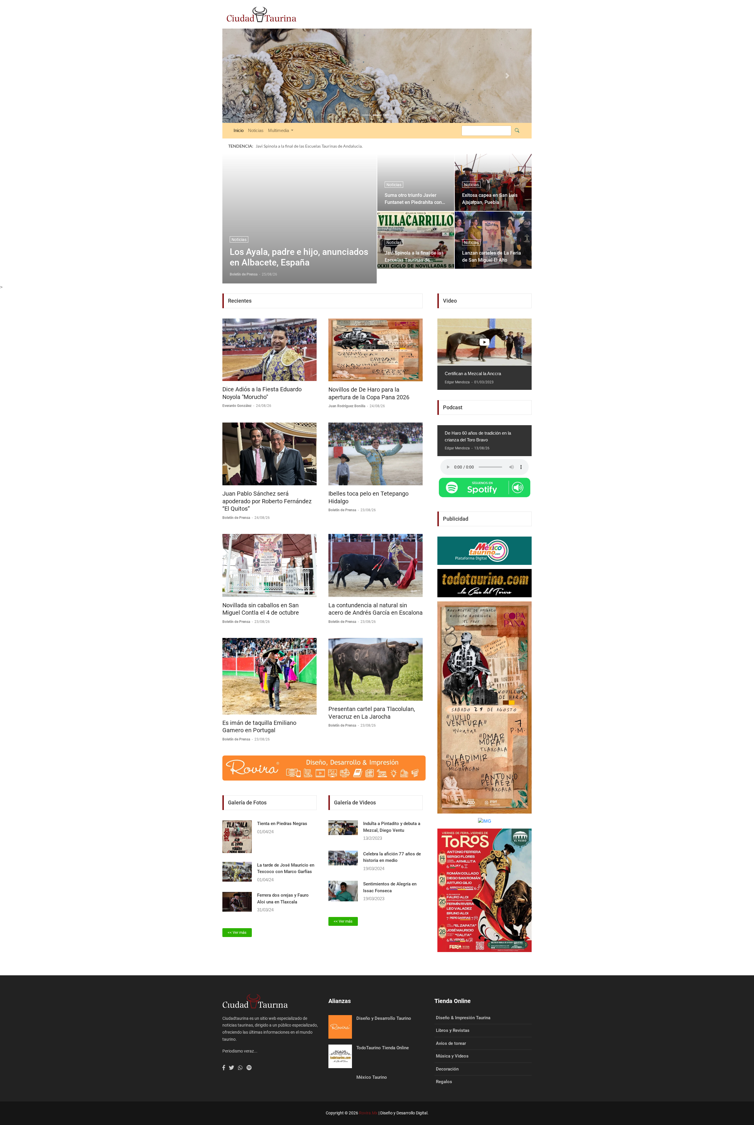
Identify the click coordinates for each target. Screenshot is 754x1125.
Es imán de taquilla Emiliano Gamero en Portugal (259, 714)
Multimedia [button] (279, 118)
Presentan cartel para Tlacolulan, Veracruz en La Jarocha (371, 701)
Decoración (447, 1057)
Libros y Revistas (452, 1018)
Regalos (444, 1070)
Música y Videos (452, 1044)
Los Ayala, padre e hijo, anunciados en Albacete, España (299, 245)
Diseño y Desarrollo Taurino (383, 1006)
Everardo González (237, 394)
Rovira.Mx (368, 1100)
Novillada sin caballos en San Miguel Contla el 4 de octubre (260, 597)
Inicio (239, 118)
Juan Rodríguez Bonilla (347, 394)
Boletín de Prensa (236, 506)
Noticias (256, 118)
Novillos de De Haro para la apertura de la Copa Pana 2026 (368, 381)
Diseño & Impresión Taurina (463, 1005)
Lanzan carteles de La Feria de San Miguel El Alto (491, 244)
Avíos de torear (451, 1031)
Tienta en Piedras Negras (282, 811)
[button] (245, 70)
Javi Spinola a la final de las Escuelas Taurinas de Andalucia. (414, 244)
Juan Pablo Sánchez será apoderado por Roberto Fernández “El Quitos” (267, 489)
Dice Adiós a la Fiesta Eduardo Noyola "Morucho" (262, 381)
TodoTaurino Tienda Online (382, 1035)
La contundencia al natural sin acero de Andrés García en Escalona (375, 597)
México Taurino (371, 1065)
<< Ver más (237, 920)
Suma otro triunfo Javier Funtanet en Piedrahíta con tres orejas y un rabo (413, 186)
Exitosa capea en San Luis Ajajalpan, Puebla (489, 186)
